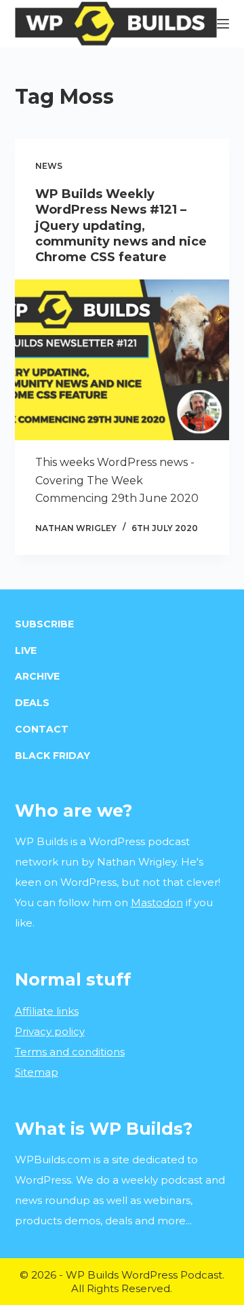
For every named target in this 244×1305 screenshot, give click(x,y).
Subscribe (44, 624)
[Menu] (223, 24)
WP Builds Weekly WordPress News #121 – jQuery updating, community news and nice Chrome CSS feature (121, 226)
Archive (37, 676)
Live (26, 650)
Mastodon (157, 902)
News (48, 166)
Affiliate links (47, 1011)
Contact (41, 729)
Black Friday (52, 755)
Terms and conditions (70, 1051)
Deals (32, 703)
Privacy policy (50, 1031)
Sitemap (36, 1072)
